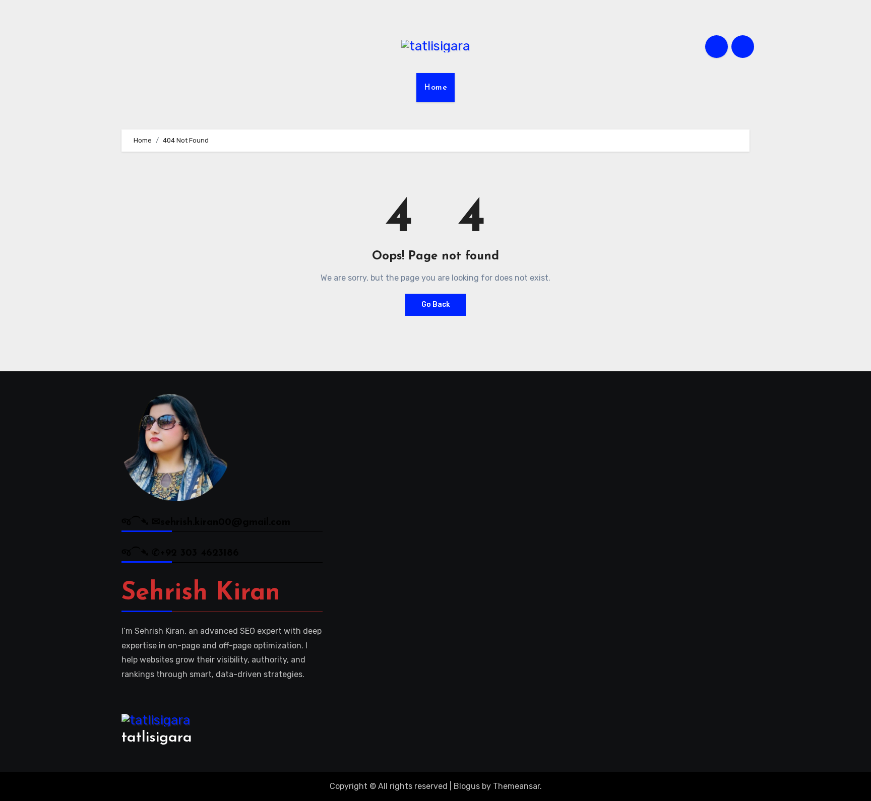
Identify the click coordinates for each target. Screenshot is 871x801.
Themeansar (516, 786)
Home (435, 88)
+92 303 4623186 (199, 553)
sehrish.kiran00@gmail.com (225, 522)
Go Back (435, 304)
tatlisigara (156, 738)
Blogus (467, 786)
